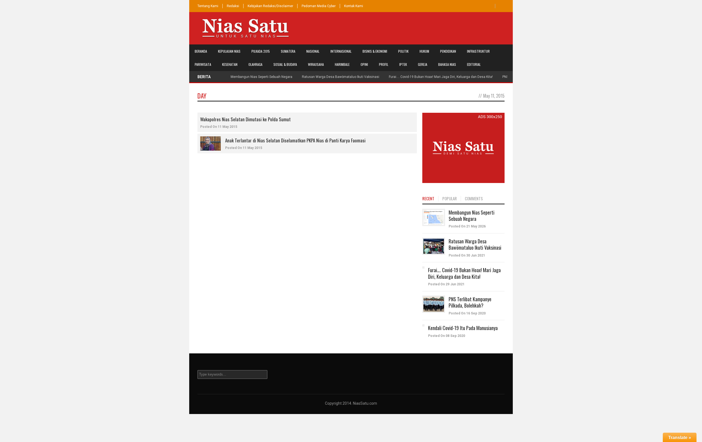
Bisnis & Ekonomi (375, 51)
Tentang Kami (207, 6)
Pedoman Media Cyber (319, 6)
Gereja (422, 64)
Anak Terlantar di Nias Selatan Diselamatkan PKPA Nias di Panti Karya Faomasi (295, 140)
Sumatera (288, 51)
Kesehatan (229, 64)
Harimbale (342, 64)
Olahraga (255, 64)
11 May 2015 (227, 127)
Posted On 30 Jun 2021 (467, 255)
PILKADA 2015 (260, 51)
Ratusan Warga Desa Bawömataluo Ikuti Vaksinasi (340, 77)
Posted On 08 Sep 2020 (446, 336)
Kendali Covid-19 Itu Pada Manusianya (463, 327)
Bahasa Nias (447, 64)
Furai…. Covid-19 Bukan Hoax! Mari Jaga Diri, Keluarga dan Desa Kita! (441, 77)
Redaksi (233, 6)
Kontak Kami (353, 6)
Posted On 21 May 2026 (467, 226)
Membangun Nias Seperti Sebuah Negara (261, 77)
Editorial (474, 64)
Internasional (341, 51)
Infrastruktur (478, 51)
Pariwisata (203, 64)
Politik (403, 51)
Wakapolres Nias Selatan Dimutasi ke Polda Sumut (245, 119)
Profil (383, 64)
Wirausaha (316, 64)
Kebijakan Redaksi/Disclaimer (270, 6)
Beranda (201, 51)
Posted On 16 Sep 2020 (467, 313)
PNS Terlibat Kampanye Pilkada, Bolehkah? (470, 302)
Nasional (312, 51)
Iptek (403, 64)
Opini (364, 64)
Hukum (424, 51)
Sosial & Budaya (285, 64)
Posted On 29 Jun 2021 (446, 284)
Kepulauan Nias (229, 51)
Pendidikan (448, 51)
